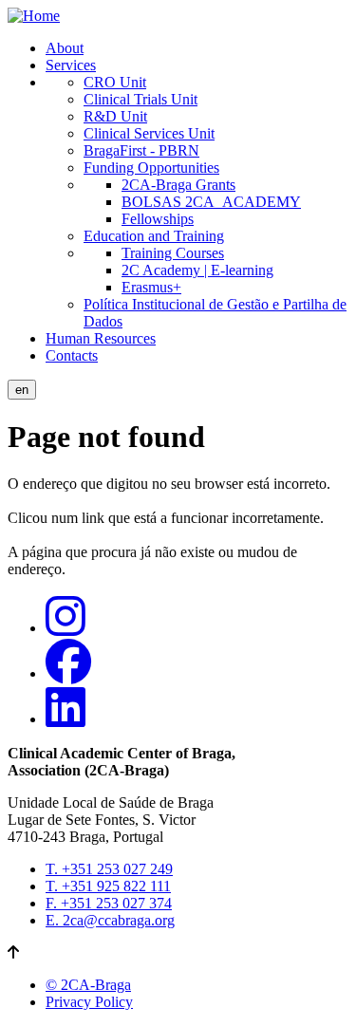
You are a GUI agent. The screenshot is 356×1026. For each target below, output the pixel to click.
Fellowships (158, 219)
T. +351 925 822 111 (108, 886)
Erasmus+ (151, 287)
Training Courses (173, 253)
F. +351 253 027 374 (109, 903)
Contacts (72, 355)
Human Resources (101, 338)
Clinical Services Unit (149, 133)
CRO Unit (115, 82)
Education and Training (154, 236)
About (65, 48)
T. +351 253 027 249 (109, 869)
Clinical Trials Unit (140, 99)
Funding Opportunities (151, 167)
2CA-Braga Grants (178, 185)
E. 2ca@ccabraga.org (110, 920)
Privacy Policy (89, 1002)
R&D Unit (115, 116)
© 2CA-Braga (88, 985)
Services (71, 65)
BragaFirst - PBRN (141, 150)
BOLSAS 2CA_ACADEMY (211, 202)
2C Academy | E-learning (197, 270)
